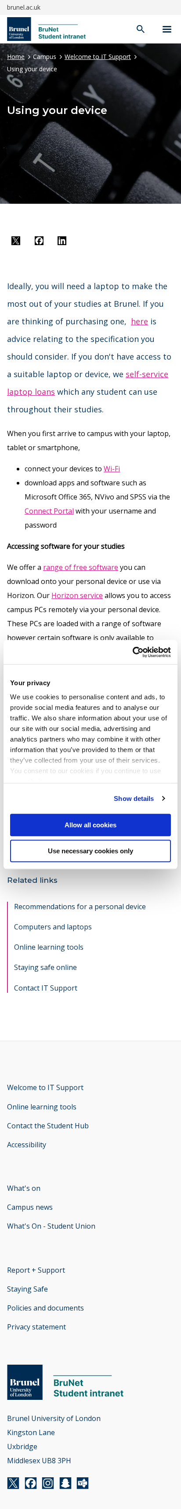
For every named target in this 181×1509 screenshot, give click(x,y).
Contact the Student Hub (48, 1126)
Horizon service (77, 595)
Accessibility (26, 1144)
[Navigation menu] (167, 29)
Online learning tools (48, 947)
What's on (23, 1188)
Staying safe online (45, 967)
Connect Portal (49, 511)
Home (16, 56)
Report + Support (36, 1270)
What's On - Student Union (51, 1226)
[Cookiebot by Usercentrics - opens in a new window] (132, 652)
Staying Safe (27, 1289)
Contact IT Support (45, 988)
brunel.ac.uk (23, 7)
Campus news (30, 1207)
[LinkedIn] (62, 242)
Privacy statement (36, 1327)
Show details (134, 798)
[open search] (140, 30)
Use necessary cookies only (90, 851)
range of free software (80, 567)
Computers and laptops (53, 927)
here (139, 321)
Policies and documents (45, 1308)
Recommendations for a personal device (80, 906)
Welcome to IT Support (98, 56)
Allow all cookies (90, 825)
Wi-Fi (112, 469)
